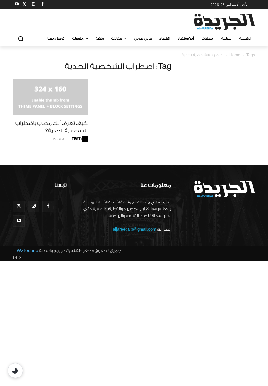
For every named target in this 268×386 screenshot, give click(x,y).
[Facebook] (42, 5)
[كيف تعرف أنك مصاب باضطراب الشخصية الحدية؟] (50, 97)
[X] (24, 5)
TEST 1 (77, 139)
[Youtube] (17, 5)
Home (234, 55)
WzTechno (27, 250)
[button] (20, 38)
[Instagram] (33, 5)
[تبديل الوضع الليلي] (15, 370)
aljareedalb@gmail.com (134, 229)
